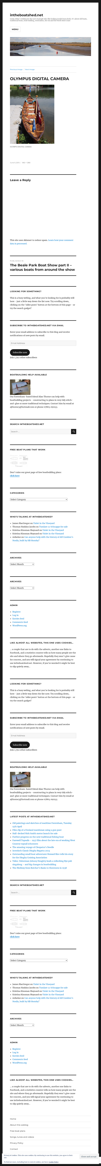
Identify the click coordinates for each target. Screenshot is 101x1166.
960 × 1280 (26, 163)
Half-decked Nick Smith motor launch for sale (35, 833)
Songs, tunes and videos (22, 1137)
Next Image (30, 69)
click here (15, 475)
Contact (14, 1149)
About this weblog (19, 1125)
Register (16, 612)
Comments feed (20, 622)
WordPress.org (19, 625)
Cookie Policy (54, 1162)
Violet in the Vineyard (44, 523)
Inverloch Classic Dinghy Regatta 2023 (31, 850)
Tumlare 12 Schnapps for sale (53, 526)
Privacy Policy (16, 1143)
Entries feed (18, 618)
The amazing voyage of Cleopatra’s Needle (33, 847)
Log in (15, 615)
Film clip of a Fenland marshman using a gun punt (37, 830)
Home (13, 1119)
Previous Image (16, 69)
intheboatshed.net (26, 15)
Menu (15, 29)
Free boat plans (17, 1131)
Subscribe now (20, 352)
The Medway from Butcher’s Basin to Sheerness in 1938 (39, 868)
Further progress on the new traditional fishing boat (38, 837)
